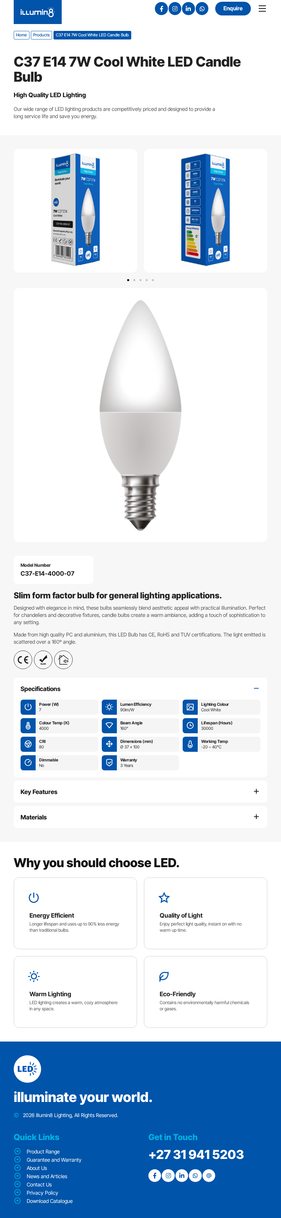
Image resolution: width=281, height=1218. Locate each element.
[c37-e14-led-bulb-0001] (140, 415)
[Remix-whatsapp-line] (202, 8)
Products (41, 34)
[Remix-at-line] (209, 1175)
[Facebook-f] (161, 8)
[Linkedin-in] (188, 8)
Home (21, 34)
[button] (128, 280)
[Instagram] (175, 8)
